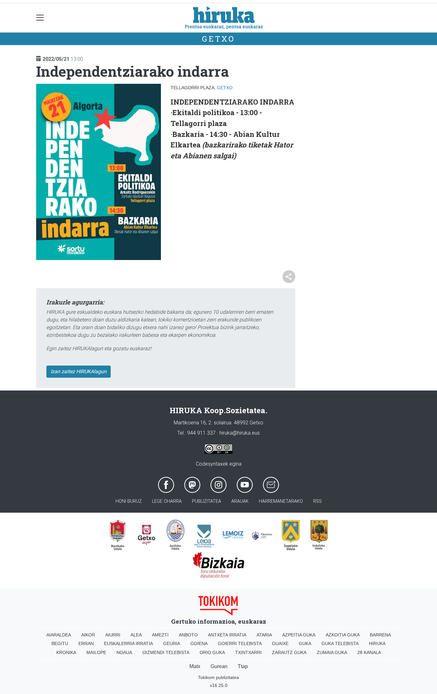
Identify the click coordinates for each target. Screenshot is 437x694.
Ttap (243, 666)
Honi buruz (128, 501)
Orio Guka (212, 652)
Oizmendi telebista (165, 652)
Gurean (219, 666)
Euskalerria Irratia (128, 643)
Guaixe (280, 643)
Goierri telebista (240, 643)
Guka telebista (340, 643)
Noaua (124, 652)
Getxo (218, 39)
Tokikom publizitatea (218, 677)
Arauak (240, 501)
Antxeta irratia (227, 634)
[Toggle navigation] (40, 17)
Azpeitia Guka (298, 634)
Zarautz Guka (289, 652)
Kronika (66, 652)
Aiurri (112, 634)
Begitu (60, 643)
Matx (194, 666)
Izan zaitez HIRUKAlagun (79, 371)
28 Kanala (369, 652)
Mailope (96, 652)
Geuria (171, 643)
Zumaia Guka (332, 652)
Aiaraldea (58, 634)
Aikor (88, 634)
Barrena (380, 634)
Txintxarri (248, 652)
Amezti (160, 634)
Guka (305, 643)
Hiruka (377, 643)
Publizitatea (206, 501)
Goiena (199, 643)
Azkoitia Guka (343, 634)
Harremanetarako (281, 501)
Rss (317, 501)
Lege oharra (167, 501)
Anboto (188, 634)
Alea (136, 634)
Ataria (264, 634)
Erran (86, 643)
